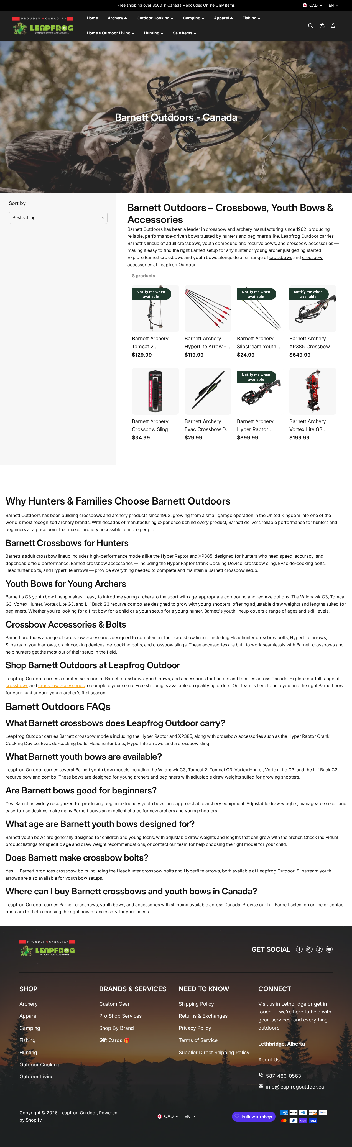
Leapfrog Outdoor (78, 1112)
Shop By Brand (116, 1028)
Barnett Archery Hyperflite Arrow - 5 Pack (208, 344)
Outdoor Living (36, 1076)
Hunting (28, 1052)
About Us (269, 1059)
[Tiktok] (319, 949)
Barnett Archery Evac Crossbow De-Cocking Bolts (208, 426)
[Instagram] (309, 949)
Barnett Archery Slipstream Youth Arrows (256, 344)
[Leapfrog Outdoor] (42, 26)
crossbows (280, 257)
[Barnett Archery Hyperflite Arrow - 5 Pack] (208, 308)
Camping (29, 1028)
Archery (28, 1004)
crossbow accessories (61, 685)
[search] (311, 26)
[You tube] (329, 949)
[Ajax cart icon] (322, 26)
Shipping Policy (196, 1004)
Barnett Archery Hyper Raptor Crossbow (255, 426)
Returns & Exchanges (203, 1016)
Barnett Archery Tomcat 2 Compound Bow (150, 344)
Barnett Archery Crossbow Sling (150, 425)
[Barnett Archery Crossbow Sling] (155, 391)
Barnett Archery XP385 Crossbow (309, 342)
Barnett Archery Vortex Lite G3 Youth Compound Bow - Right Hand (309, 426)
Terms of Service (198, 1040)
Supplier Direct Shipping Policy (214, 1052)
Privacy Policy (195, 1028)
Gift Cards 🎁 (114, 1040)
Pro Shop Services (120, 1016)
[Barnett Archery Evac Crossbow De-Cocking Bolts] (208, 391)
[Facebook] (299, 949)
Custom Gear (114, 1004)
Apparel (28, 1016)
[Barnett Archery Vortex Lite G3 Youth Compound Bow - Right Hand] (312, 391)
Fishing (27, 1040)
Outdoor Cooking (39, 1064)
